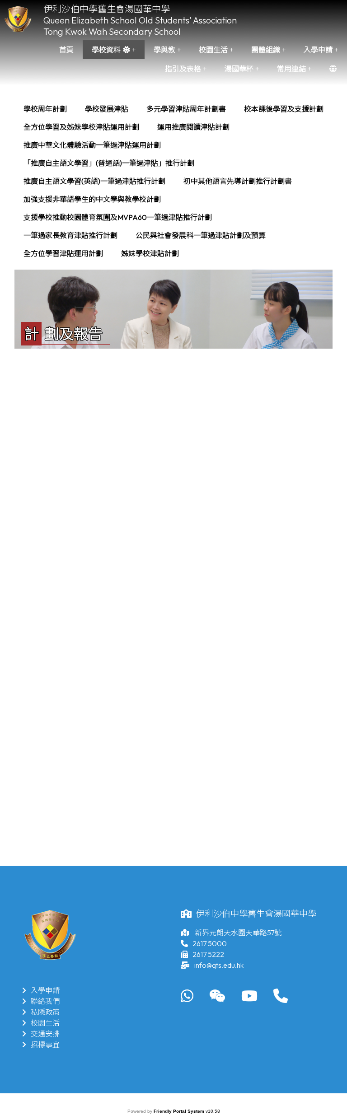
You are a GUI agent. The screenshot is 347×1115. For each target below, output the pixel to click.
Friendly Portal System (180, 1111)
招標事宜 (45, 1044)
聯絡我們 (45, 1001)
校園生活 (45, 1022)
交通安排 (45, 1033)
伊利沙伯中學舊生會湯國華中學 (106, 8)
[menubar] (173, 181)
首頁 (66, 49)
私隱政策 (45, 1012)
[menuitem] (45, 109)
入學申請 (45, 990)
